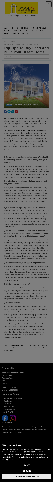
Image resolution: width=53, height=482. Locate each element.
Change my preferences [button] (26, 477)
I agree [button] (26, 465)
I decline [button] (26, 471)
